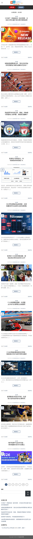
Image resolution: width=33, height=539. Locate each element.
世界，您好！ (22, 527)
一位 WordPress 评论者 (7, 527)
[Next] (27, 484)
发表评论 (30, 57)
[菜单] (2, 2)
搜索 (2, 489)
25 (23, 484)
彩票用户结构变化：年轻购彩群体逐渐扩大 (12, 516)
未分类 (16, 16)
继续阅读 (16, 52)
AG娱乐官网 (21, 537)
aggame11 (23, 24)
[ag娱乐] (16, 2)
